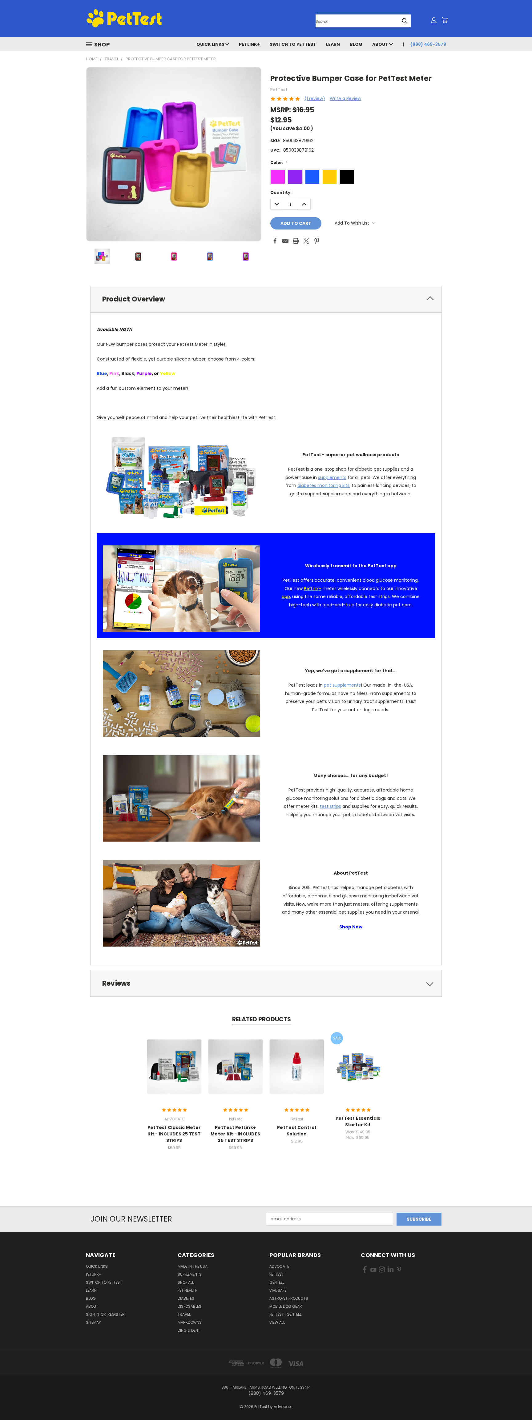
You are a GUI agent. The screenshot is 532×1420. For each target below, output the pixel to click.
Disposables (189, 1306)
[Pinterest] (317, 241)
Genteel (276, 1282)
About (380, 44)
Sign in (93, 1314)
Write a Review (345, 98)
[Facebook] (275, 241)
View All (277, 1322)
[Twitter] (306, 241)
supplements (332, 477)
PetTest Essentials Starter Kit (358, 1121)
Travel (184, 1314)
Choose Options (235, 1071)
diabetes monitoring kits (323, 485)
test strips (330, 806)
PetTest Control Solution (296, 1130)
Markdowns (190, 1322)
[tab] (266, 299)
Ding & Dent (189, 1330)
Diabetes (186, 1298)
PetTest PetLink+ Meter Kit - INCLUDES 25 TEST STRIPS (235, 1133)
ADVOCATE (279, 1266)
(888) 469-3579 (428, 44)
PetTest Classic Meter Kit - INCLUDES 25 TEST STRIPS (174, 1133)
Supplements (190, 1274)
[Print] (296, 241)
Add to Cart (174, 1071)
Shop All (186, 1282)
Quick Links (210, 44)
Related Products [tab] (261, 1019)
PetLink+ (249, 44)
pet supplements (342, 685)
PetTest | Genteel (285, 1314)
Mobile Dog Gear (285, 1306)
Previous (515, 1400)
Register (116, 1314)
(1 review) (314, 98)
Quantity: (281, 192)
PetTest (276, 1274)
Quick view (174, 1060)
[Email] (285, 241)
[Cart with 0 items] (444, 20)
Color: (279, 163)
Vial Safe (277, 1290)
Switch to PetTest (293, 44)
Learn (333, 44)
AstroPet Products (288, 1298)
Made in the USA (193, 1266)
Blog (356, 44)
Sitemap (93, 1322)
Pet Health (187, 1290)
